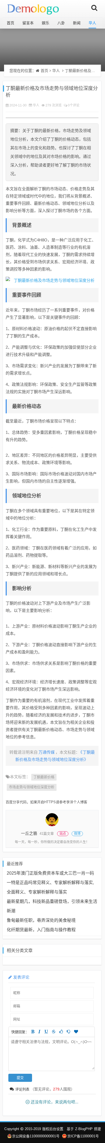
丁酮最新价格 (43, 777)
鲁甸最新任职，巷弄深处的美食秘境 (41, 920)
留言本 (28, 23)
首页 (10, 23)
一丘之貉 (29, 833)
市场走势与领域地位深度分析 (31, 787)
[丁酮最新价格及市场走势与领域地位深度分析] (52, 280)
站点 (63, 834)
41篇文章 (47, 834)
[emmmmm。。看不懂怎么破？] (68, 1031)
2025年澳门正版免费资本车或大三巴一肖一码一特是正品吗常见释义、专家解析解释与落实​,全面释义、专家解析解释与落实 (50, 882)
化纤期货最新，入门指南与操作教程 (41, 929)
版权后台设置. (53, 1129)
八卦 (61, 23)
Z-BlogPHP (84, 1129)
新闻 (76, 23)
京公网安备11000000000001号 (36, 1136)
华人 (92, 23)
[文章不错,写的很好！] (61, 1031)
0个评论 (73, 105)
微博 (77, 834)
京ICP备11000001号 (83, 1136)
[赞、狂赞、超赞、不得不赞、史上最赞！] (76, 1031)
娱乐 (45, 23)
